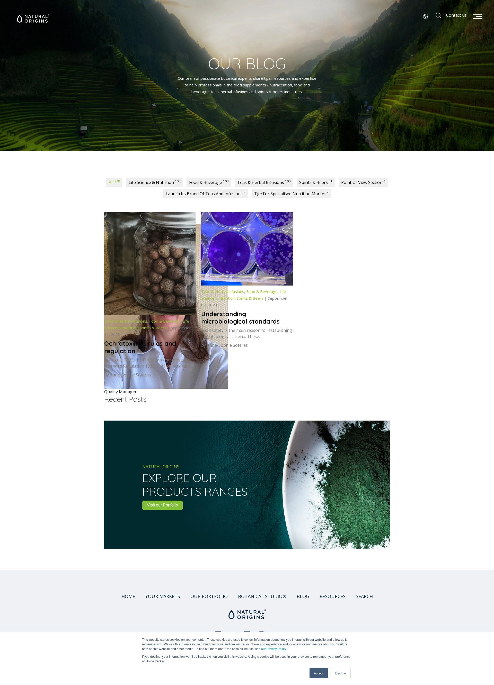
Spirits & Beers (315, 182)
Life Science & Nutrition (154, 182)
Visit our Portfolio (162, 505)
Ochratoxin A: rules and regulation (140, 347)
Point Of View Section (363, 182)
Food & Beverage (208, 182)
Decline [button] (340, 673)
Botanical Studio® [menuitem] (262, 596)
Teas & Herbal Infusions (263, 182)
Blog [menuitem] (303, 596)
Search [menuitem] (364, 596)
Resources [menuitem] (333, 596)
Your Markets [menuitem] (162, 596)
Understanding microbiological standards (240, 317)
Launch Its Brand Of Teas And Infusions (205, 193)
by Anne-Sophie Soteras (127, 375)
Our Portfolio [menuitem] (209, 596)
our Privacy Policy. (274, 648)
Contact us (456, 15)
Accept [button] (318, 673)
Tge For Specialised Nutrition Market (291, 193)
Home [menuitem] (128, 596)
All (114, 182)
